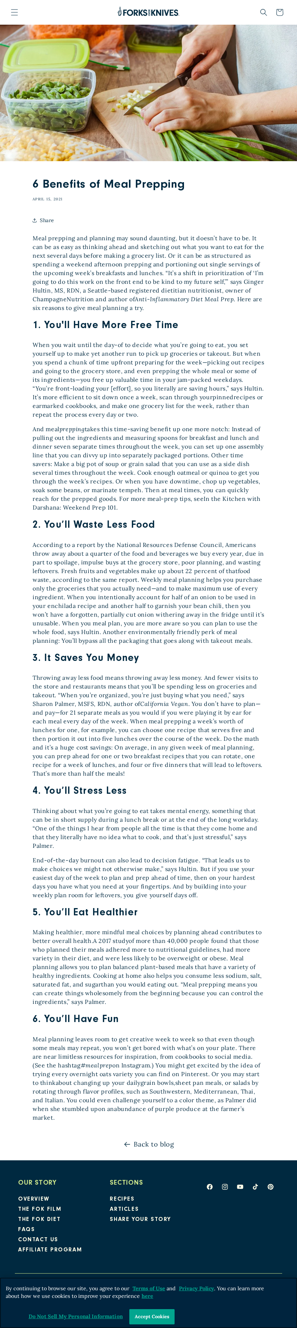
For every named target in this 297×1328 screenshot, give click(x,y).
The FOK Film (39, 1210)
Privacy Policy (196, 1288)
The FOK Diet (39, 1220)
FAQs (26, 1230)
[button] (14, 12)
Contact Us (38, 1240)
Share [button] (47, 220)
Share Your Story (140, 1220)
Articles (124, 1210)
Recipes (122, 1199)
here (147, 1296)
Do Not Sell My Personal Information (76, 1316)
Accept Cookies (152, 1316)
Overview (34, 1199)
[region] (148, 1303)
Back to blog (154, 1144)
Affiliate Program (50, 1250)
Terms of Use (149, 1288)
